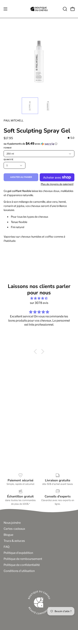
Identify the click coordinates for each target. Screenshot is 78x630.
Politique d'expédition (18, 553)
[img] (70, 138)
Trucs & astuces (14, 541)
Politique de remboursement (23, 559)
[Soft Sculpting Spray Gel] (30, 106)
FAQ (6, 547)
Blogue (8, 535)
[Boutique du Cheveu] (39, 9)
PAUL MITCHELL (13, 120)
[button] (64, 9)
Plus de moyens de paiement (57, 184)
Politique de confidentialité (22, 565)
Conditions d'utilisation (19, 571)
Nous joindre (12, 522)
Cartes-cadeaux (14, 528)
